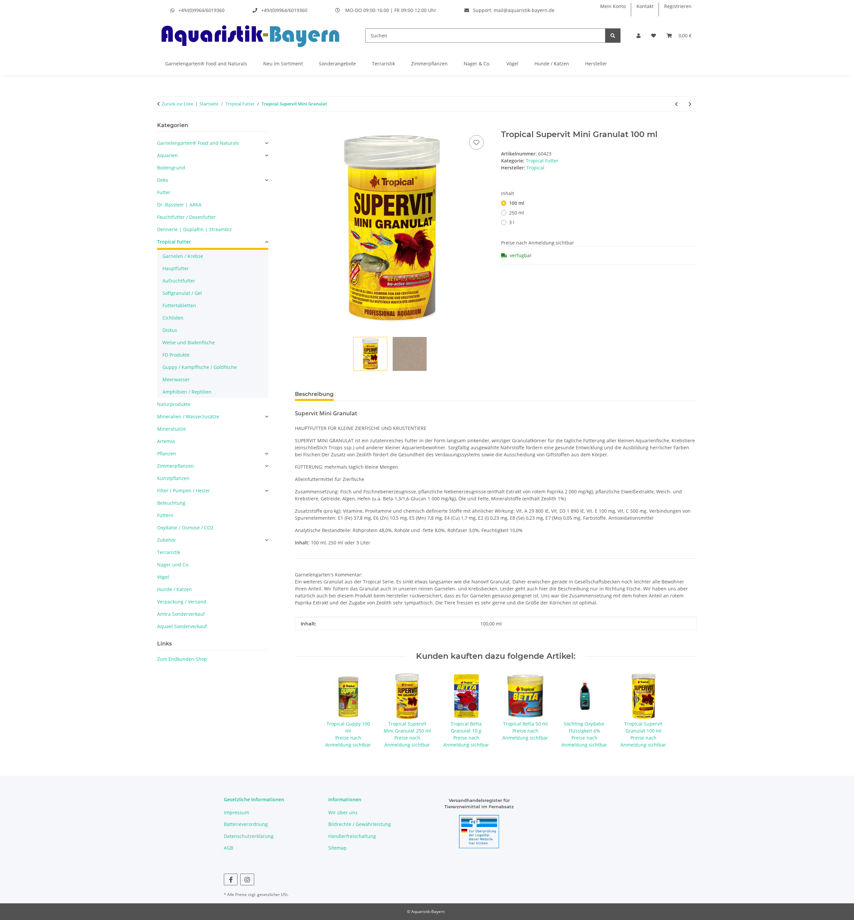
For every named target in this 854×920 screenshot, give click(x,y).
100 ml (516, 203)
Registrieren (678, 6)
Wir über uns (343, 812)
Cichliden (172, 318)
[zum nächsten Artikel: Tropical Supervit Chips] (690, 104)
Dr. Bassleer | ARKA (179, 204)
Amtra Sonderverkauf (181, 614)
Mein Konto (613, 6)
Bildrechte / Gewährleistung (359, 824)
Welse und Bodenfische (188, 342)
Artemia (166, 441)
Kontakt (645, 6)
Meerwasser (176, 379)
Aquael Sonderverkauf (182, 626)
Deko (162, 180)
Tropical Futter (542, 160)
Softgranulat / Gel (182, 293)
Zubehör (166, 540)
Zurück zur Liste (177, 104)
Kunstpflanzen (173, 478)
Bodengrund (171, 167)
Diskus (169, 330)
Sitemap (337, 848)
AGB (228, 848)
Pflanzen (166, 453)
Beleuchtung (171, 503)
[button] (638, 35)
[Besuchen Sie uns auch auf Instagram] (247, 879)
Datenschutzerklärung (249, 836)
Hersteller (596, 63)
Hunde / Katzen (551, 63)
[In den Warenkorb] (300, 126)
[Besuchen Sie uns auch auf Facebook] (231, 879)
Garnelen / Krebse (182, 256)
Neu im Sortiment (283, 63)
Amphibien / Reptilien (186, 392)
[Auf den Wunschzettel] (476, 142)
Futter (163, 192)
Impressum (236, 812)
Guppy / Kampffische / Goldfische (199, 367)
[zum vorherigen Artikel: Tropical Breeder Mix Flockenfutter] (676, 104)
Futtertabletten (179, 305)
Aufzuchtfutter (178, 281)
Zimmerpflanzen (429, 63)
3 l (511, 222)
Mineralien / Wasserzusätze (188, 416)
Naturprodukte (173, 404)
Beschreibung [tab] (314, 394)
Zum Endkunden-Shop (182, 659)
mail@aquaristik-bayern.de (524, 10)
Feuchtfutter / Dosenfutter (186, 217)
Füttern (165, 515)
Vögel (512, 63)
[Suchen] (612, 35)
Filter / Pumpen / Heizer (183, 490)
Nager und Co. (173, 564)
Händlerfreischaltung (352, 836)
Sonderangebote (337, 63)
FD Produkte (175, 355)
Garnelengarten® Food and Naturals (206, 63)
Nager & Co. (477, 63)
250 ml (516, 212)
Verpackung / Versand (181, 601)
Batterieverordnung (246, 824)
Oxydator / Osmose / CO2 (185, 527)
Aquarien (167, 155)
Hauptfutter (175, 268)
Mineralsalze (171, 429)
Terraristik (383, 63)
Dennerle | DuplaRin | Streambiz (194, 229)
